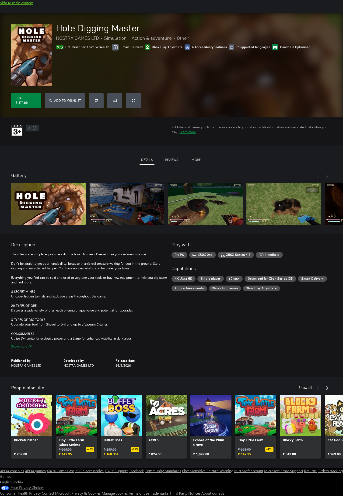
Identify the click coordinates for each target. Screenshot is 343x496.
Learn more (187, 132)
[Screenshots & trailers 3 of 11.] (205, 204)
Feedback (136, 470)
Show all (305, 387)
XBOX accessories (89, 470)
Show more (19, 346)
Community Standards (163, 470)
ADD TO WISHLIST (67, 100)
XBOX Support (116, 470)
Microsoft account (248, 470)
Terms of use (139, 493)
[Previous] (317, 175)
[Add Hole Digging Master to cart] (96, 100)
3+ (30, 128)
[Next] (327, 175)
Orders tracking (330, 470)
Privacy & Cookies (86, 493)
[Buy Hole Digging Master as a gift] (114, 100)
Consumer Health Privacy (20, 493)
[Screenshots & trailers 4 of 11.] (283, 204)
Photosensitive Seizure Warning (207, 470)
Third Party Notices (185, 493)
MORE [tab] (196, 159)
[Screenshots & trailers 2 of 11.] (127, 204)
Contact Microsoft (56, 493)
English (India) (11, 481)
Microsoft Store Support (283, 470)
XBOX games (35, 470)
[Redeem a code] (133, 100)
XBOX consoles (12, 470)
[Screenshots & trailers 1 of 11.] (48, 204)
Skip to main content (16, 2)
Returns (310, 470)
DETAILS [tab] (147, 159)
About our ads (212, 493)
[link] (31, 427)
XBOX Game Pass (60, 470)
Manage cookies (115, 493)
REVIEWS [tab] (171, 159)
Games (5, 476)
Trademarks (159, 493)
